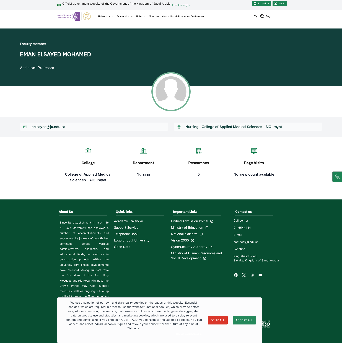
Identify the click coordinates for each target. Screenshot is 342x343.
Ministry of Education (187, 227)
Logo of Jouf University (131, 240)
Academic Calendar (128, 221)
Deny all (218, 320)
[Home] (76, 16)
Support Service (126, 227)
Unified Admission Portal (189, 221)
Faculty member (33, 44)
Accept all (244, 320)
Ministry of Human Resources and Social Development (196, 255)
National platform (184, 234)
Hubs (139, 16)
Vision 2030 (180, 240)
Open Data (122, 247)
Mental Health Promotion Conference (183, 16)
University (104, 16)
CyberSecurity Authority (189, 247)
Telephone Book (126, 234)
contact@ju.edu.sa (246, 242)
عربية (268, 16)
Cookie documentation (189, 333)
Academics (123, 16)
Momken (154, 16)
